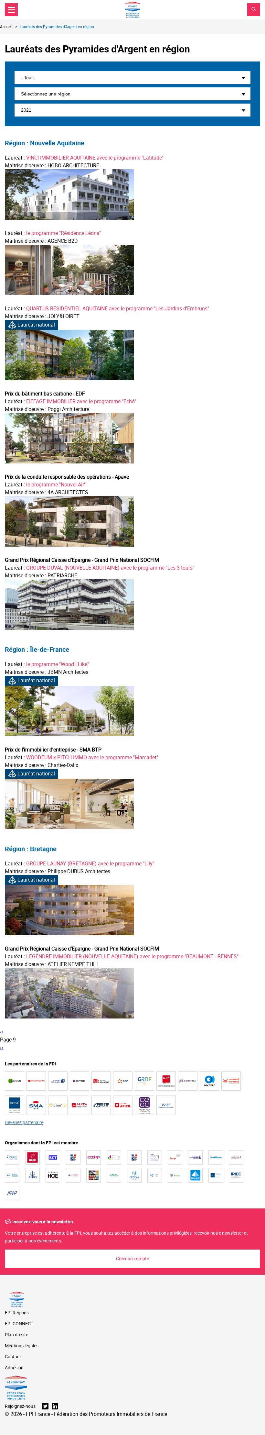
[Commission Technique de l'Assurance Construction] (134, 1157)
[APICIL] (122, 1105)
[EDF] (122, 1081)
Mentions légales (21, 1346)
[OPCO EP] (12, 1157)
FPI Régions (17, 1313)
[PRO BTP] (101, 1105)
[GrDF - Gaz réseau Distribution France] (144, 1081)
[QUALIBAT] (195, 1175)
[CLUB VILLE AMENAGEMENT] (114, 1157)
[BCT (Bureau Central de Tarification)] (53, 1157)
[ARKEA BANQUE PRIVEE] (79, 1105)
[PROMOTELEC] (215, 1157)
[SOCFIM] (187, 1081)
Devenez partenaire (24, 1122)
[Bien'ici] (58, 1105)
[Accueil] (132, 10)
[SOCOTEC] (209, 1081)
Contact (13, 1357)
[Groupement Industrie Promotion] (166, 1081)
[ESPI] (154, 1157)
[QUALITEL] (236, 1157)
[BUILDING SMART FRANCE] (73, 1175)
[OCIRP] (166, 1105)
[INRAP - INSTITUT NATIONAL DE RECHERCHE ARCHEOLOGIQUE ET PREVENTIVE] (175, 1157)
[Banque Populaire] (58, 1081)
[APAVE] (14, 1081)
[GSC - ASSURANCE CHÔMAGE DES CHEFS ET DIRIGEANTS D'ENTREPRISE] (154, 1175)
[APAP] (12, 1193)
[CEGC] (144, 1105)
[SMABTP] (36, 1105)
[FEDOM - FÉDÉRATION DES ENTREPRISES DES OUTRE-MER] (134, 1175)
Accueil (6, 26)
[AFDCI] (32, 1175)
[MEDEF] (195, 1157)
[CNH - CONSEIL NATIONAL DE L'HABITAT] (73, 1157)
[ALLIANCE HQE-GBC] (53, 1175)
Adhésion (14, 1368)
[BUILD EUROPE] (12, 1175)
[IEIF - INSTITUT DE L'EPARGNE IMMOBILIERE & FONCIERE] (215, 1175)
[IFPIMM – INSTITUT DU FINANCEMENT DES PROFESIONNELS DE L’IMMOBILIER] (175, 1175)
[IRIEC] (236, 1175)
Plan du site (16, 1335)
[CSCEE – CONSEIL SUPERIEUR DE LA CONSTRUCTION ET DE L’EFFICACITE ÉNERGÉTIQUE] (114, 1175)
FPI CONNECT (19, 1324)
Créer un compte (132, 1258)
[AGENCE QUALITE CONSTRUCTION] (32, 1157)
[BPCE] (79, 1081)
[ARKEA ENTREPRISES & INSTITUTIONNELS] (36, 1081)
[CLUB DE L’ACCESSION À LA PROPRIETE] (93, 1175)
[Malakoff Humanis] (231, 1081)
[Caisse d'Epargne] (101, 1081)
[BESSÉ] (14, 1105)
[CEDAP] (93, 1157)
